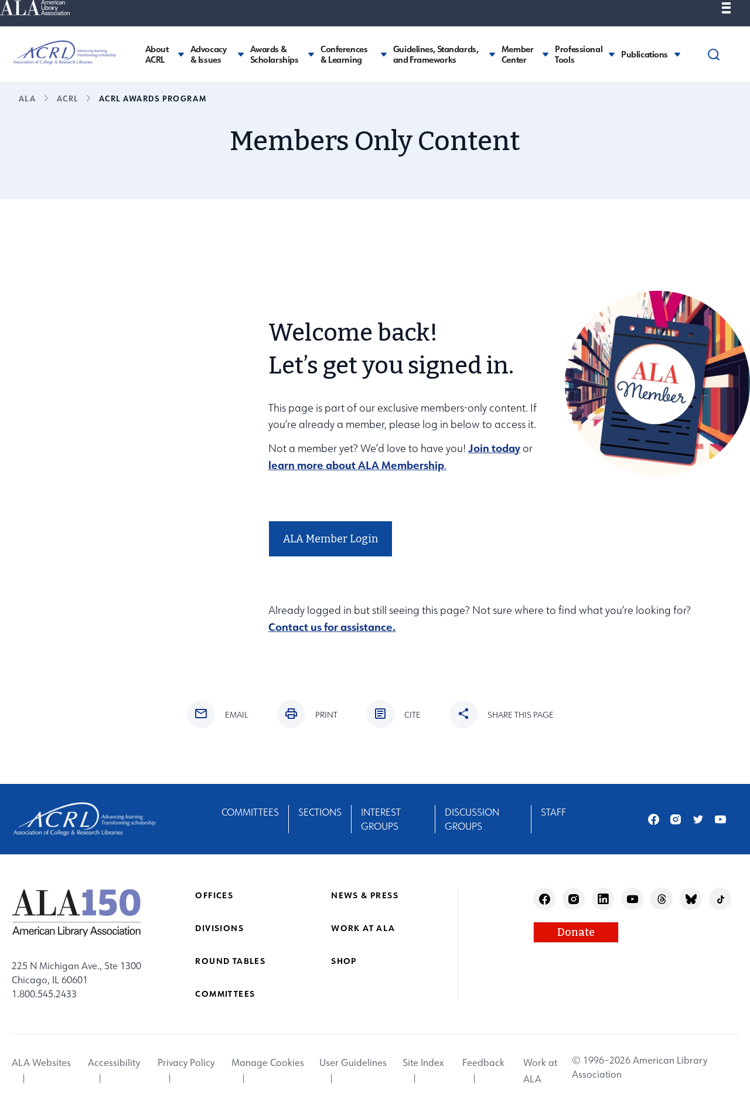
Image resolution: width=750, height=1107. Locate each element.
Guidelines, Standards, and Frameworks (436, 54)
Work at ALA (363, 927)
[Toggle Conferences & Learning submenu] (384, 54)
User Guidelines (353, 1062)
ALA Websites (41, 1062)
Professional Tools (578, 54)
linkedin (603, 899)
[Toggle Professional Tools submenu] (612, 54)
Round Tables (230, 960)
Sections (320, 812)
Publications (644, 54)
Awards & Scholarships (274, 54)
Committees (250, 812)
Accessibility (114, 1062)
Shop (344, 960)
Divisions (219, 927)
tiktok (720, 899)
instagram (675, 819)
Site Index (423, 1062)
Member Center (517, 54)
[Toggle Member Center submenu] (545, 54)
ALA (27, 98)
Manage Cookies (267, 1062)
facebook (653, 819)
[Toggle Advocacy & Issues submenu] (241, 54)
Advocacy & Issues (208, 54)
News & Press (364, 895)
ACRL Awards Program (152, 98)
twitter (698, 819)
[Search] (714, 54)
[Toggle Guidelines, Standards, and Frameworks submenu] (492, 54)
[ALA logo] (76, 912)
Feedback (483, 1062)
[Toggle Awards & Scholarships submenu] (311, 54)
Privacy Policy (186, 1062)
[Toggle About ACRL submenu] (181, 54)
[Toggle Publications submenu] (677, 54)
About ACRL (157, 54)
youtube (720, 819)
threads (661, 899)
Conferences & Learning (344, 54)
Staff (553, 812)
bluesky (691, 899)
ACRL (67, 98)
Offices (214, 895)
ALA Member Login (330, 538)
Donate (576, 932)
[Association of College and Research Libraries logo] (64, 53)
